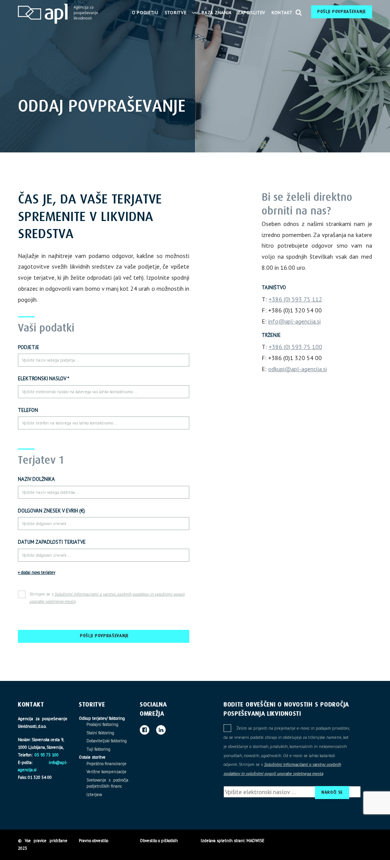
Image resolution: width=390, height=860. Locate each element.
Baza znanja (216, 12)
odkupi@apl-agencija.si (297, 369)
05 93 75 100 (46, 755)
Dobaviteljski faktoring (106, 740)
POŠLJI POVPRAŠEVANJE (341, 11)
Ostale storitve (92, 757)
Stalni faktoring (100, 732)
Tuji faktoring (98, 749)
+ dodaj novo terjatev (36, 572)
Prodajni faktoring (102, 724)
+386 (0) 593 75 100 (295, 347)
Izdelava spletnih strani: (223, 840)
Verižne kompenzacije (106, 771)
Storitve (176, 12)
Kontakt (282, 12)
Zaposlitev (251, 12)
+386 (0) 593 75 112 (295, 299)
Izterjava (94, 794)
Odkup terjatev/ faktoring (102, 718)
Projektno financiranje (106, 763)
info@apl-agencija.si (294, 321)
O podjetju (145, 12)
